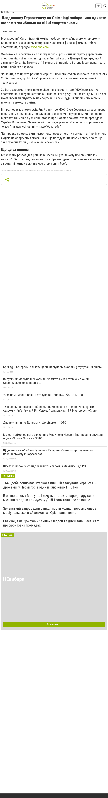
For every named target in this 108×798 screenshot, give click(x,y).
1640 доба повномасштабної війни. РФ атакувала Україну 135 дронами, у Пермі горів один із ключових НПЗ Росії (50, 485)
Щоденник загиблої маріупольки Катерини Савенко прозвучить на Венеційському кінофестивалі (48, 452)
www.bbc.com (40, 47)
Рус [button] (98, 5)
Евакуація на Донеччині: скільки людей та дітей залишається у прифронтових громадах (51, 523)
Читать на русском (9, 32)
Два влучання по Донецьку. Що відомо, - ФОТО (34, 422)
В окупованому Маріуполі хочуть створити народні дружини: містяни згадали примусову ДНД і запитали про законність (49, 498)
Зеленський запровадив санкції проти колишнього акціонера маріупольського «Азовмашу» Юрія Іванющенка (49, 510)
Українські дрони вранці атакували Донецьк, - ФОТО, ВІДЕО (43, 395)
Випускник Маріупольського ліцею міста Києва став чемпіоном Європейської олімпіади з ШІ (46, 381)
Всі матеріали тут (54, 624)
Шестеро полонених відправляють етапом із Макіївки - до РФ (44, 466)
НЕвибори (13, 579)
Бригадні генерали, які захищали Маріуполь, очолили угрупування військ (52, 367)
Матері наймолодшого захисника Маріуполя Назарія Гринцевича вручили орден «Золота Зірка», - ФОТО (53, 436)
